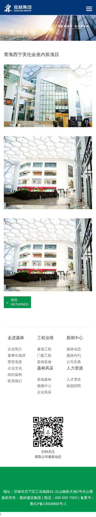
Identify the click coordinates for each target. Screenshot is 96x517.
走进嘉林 (16, 338)
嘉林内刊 (74, 355)
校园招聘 (74, 386)
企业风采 (44, 392)
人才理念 (74, 379)
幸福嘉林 (44, 379)
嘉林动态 (74, 349)
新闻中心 (75, 338)
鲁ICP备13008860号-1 (48, 504)
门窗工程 (44, 355)
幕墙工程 (44, 349)
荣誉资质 (15, 362)
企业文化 (15, 368)
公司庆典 (74, 362)
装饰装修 (44, 362)
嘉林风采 (45, 368)
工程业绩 (45, 338)
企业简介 (15, 349)
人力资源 (75, 368)
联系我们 (15, 381)
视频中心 (44, 386)
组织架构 (15, 375)
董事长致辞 (17, 355)
